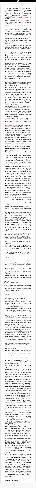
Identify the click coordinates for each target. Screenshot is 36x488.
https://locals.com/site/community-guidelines (18, 16)
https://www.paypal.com (7, 169)
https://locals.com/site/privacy (26, 17)
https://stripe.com (7, 90)
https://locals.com (12, 13)
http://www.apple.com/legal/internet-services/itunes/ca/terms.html (23, 311)
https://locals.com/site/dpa (11, 17)
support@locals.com (8, 294)
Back (2, 3)
